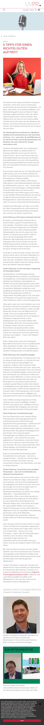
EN (36, 10)
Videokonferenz (16, 592)
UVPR (33, 590)
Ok (21, 721)
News (32, 10)
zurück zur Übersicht (9, 36)
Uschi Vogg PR (33, 4)
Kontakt (26, 10)
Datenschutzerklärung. (19, 717)
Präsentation (25, 592)
